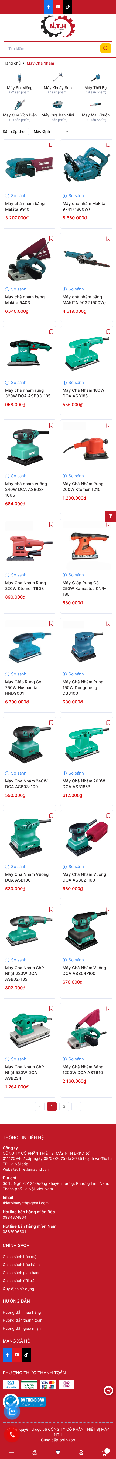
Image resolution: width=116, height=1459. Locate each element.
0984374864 (14, 1217)
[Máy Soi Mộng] (19, 76)
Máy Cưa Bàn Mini (58, 115)
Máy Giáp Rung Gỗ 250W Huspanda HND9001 (23, 687)
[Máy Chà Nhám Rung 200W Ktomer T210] (87, 446)
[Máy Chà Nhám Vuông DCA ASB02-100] (87, 837)
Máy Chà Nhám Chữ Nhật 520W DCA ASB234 (24, 1072)
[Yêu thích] (58, 1452)
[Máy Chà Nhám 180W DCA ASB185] (87, 353)
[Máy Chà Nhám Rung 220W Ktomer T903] (29, 545)
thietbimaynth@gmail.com (26, 1203)
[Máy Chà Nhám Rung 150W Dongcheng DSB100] (87, 644)
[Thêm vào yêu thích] (51, 144)
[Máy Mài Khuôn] (95, 104)
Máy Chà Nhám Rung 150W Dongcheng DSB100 (83, 687)
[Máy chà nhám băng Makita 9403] (29, 259)
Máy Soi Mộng (20, 87)
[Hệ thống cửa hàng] (34, 1452)
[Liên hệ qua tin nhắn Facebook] (108, 1390)
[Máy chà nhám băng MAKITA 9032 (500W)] (87, 259)
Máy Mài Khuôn (96, 115)
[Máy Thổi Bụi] (95, 76)
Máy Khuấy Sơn (58, 87)
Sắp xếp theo (14, 131)
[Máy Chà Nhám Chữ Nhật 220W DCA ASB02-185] (29, 930)
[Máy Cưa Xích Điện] (19, 104)
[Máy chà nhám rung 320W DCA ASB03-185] (29, 353)
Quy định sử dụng (18, 1288)
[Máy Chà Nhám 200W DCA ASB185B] (87, 743)
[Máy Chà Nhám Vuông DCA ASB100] (29, 837)
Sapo (70, 1440)
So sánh (18, 195)
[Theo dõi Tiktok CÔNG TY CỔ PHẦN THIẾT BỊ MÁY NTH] (67, 7)
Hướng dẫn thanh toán (22, 1320)
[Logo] (58, 26)
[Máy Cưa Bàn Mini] (57, 104)
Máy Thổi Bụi (95, 87)
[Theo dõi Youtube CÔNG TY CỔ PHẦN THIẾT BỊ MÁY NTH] (58, 7)
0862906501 (14, 1231)
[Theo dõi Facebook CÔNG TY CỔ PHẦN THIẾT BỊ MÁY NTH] (48, 7)
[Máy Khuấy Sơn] (57, 76)
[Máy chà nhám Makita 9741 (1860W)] (87, 166)
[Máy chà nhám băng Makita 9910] (29, 166)
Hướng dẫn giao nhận (22, 1328)
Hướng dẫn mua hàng (22, 1312)
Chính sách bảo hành (21, 1264)
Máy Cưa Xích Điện (20, 115)
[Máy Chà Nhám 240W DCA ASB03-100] (29, 743)
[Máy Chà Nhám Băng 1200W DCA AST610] (87, 1029)
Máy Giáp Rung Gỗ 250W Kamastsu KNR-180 (84, 588)
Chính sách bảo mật (20, 1256)
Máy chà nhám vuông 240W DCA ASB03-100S (26, 489)
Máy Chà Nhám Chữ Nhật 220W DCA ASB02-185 (24, 973)
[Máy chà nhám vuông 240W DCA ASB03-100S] (29, 446)
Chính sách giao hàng (22, 1272)
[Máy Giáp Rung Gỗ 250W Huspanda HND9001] (29, 644)
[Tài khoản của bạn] (81, 1452)
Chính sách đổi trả (19, 1280)
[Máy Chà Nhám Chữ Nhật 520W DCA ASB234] (29, 1029)
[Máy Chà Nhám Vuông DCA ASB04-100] (87, 930)
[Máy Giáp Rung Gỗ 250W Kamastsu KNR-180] (87, 545)
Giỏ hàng (104, 1453)
